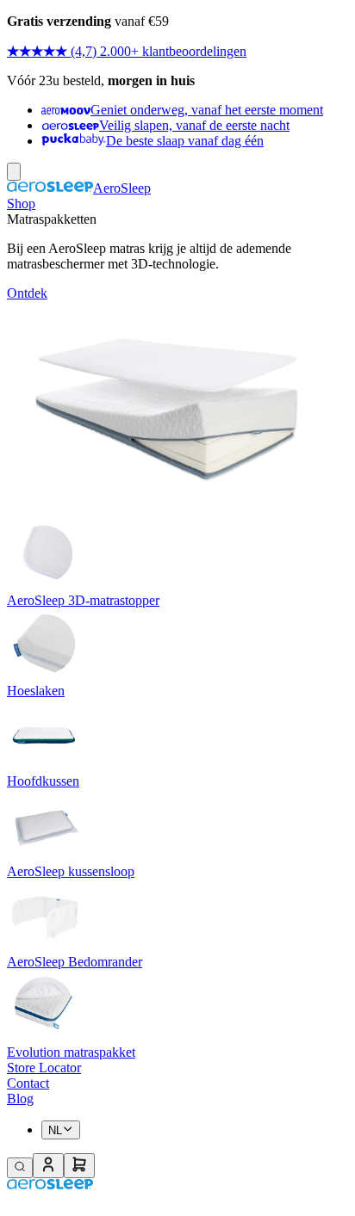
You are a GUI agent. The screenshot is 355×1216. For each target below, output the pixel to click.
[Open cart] (79, 1165)
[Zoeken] (20, 1167)
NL (55, 1130)
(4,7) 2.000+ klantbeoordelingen (158, 51)
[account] (48, 1165)
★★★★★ (37, 51)
